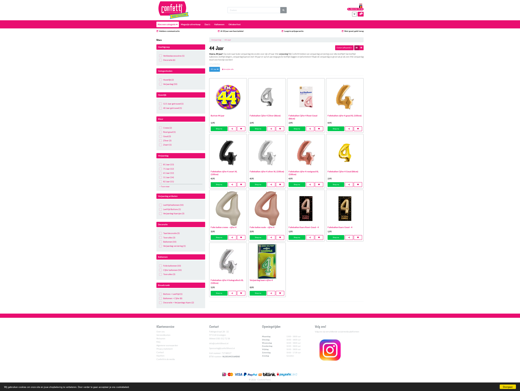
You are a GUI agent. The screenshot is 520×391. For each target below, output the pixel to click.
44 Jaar (227, 40)
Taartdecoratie (171, 233)
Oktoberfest (234, 24)
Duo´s (207, 24)
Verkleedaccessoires (173, 56)
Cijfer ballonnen (172, 270)
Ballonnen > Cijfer (172, 298)
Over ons (160, 331)
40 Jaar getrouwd (172, 108)
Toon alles (169, 237)
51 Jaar (168, 177)
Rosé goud (169, 132)
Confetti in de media (165, 359)
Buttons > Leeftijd (172, 294)
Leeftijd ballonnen (173, 205)
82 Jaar (168, 181)
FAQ (158, 342)
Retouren (160, 338)
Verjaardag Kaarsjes (173, 213)
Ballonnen (169, 242)
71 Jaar (168, 169)
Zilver (167, 140)
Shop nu (219, 129)
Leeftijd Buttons (172, 209)
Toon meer (165, 186)
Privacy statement (164, 349)
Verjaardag (170, 84)
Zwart (167, 144)
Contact (160, 352)
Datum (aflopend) (344, 48)
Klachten (160, 355)
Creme (167, 128)
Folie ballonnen (172, 265)
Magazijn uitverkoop (191, 24)
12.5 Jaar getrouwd (173, 103)
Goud (167, 136)
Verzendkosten (163, 335)
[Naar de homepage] (173, 10)
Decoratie (169, 60)
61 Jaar (168, 173)
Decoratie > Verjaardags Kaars (178, 302)
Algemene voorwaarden (167, 345)
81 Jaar (168, 164)
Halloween (219, 24)
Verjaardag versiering (174, 246)
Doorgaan (508, 386)
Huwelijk (168, 79)
